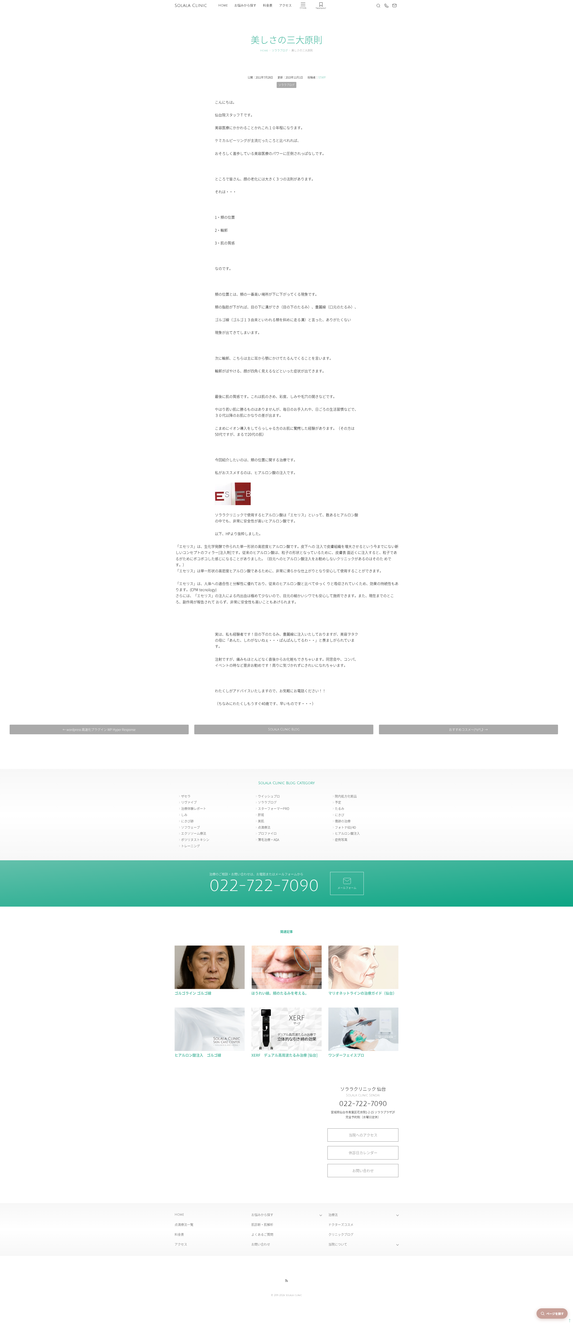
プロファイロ (267, 833)
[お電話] (386, 5)
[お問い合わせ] (394, 5)
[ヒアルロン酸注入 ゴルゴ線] (210, 1049)
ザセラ (185, 796)
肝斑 (261, 814)
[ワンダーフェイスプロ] (363, 1049)
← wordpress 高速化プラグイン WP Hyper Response (99, 729)
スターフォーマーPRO (273, 808)
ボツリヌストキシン (195, 839)
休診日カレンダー (363, 1152)
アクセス (285, 5)
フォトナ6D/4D (345, 827)
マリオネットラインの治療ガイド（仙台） (362, 993)
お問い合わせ (363, 1170)
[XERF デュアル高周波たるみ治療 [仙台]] (286, 1049)
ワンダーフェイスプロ (346, 1055)
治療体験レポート (193, 808)
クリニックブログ (340, 1234)
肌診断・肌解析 (262, 1224)
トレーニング (190, 846)
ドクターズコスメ (340, 1224)
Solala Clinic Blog (283, 729)
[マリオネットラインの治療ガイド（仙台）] (363, 987)
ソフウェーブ (190, 827)
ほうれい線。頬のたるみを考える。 (280, 993)
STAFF (322, 77)
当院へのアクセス (363, 1135)
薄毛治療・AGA (268, 839)
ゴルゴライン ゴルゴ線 (193, 993)
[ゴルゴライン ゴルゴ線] (210, 987)
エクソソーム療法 (193, 833)
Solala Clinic (191, 5)
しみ (184, 814)
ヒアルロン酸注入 (347, 833)
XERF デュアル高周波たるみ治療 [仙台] (284, 1055)
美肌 (261, 821)
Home (223, 5)
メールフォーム (347, 888)
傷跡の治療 (343, 821)
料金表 (267, 5)
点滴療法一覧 (184, 1224)
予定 (338, 802)
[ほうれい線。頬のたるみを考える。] (286, 987)
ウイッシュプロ (269, 796)
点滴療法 (264, 827)
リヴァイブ (189, 802)
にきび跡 (187, 821)
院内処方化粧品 (346, 796)
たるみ (339, 808)
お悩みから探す (245, 5)
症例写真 (341, 839)
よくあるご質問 (262, 1234)
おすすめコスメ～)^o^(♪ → (468, 729)
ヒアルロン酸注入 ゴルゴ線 (198, 1055)
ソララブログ (280, 50)
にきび (339, 814)
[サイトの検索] (378, 5)
